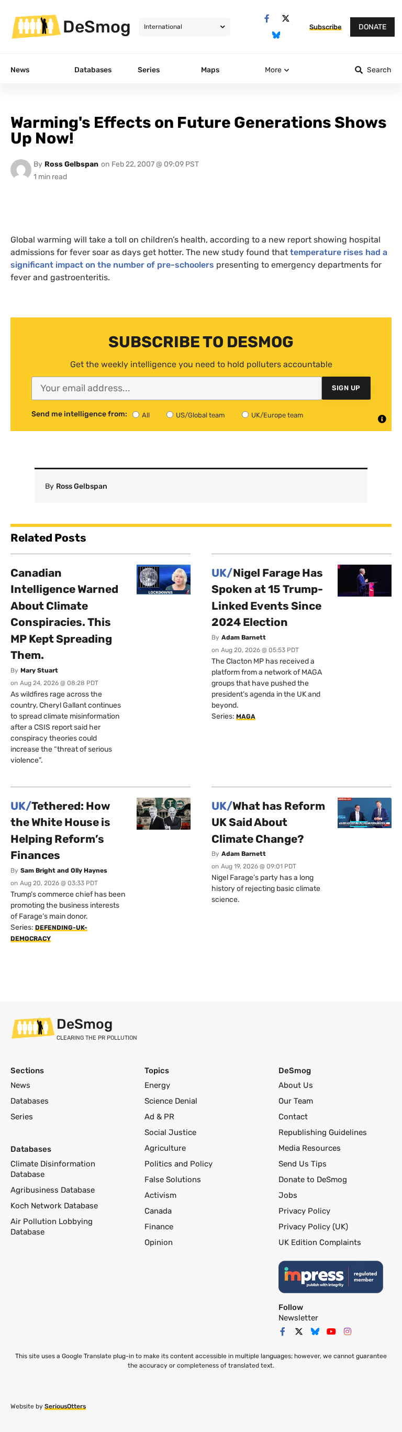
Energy (157, 1085)
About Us (295, 1085)
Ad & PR (159, 1116)
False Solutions (172, 1179)
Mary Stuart (39, 670)
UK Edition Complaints (319, 1242)
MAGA (245, 716)
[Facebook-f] (267, 18)
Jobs (287, 1195)
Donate (372, 27)
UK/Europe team (277, 415)
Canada (158, 1211)
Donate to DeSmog (312, 1179)
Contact (293, 1116)
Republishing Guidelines (322, 1132)
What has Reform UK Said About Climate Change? (268, 822)
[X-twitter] (285, 18)
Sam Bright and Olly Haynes (63, 870)
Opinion (158, 1242)
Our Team (295, 1101)
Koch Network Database (54, 1205)
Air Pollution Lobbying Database (51, 1227)
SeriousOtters (65, 1406)
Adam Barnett (243, 637)
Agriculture (165, 1148)
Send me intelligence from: (79, 414)
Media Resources (309, 1148)
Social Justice (170, 1132)
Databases (29, 1101)
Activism (160, 1195)
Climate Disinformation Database (52, 1169)
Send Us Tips (302, 1164)
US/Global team (200, 415)
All (146, 415)
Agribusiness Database (52, 1190)
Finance (158, 1226)
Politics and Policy (178, 1164)
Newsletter (298, 1318)
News (20, 1085)
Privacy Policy (304, 1211)
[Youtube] (331, 1331)
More (273, 69)
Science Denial (170, 1101)
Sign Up (346, 388)
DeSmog (97, 27)
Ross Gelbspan (71, 164)
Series (21, 1116)
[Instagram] (347, 1331)
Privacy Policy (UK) (313, 1226)
